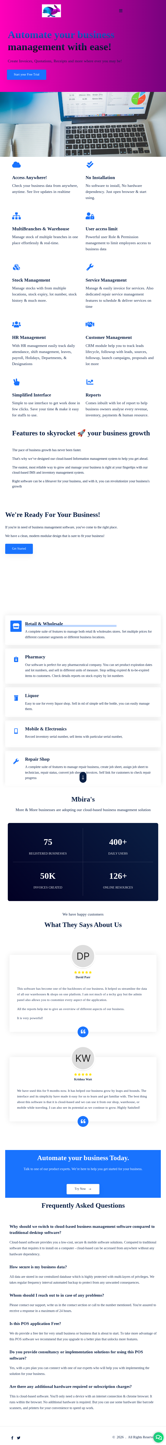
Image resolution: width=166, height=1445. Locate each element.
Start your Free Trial (26, 74)
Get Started (19, 548)
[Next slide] (83, 777)
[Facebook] (12, 1438)
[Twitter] (18, 1438)
